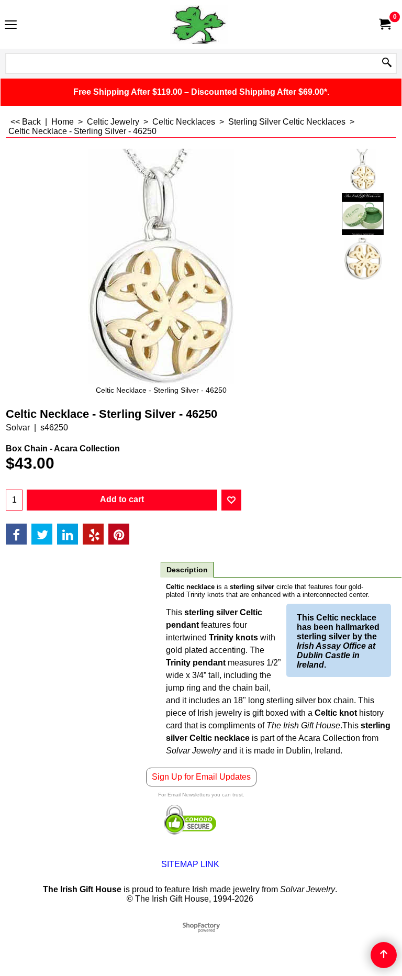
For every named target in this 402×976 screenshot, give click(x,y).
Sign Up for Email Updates (201, 776)
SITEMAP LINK (190, 864)
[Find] (387, 63)
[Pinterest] (118, 534)
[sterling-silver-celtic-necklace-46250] (363, 170)
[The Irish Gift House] (199, 24)
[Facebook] (16, 534)
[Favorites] (231, 500)
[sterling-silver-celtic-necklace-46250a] (363, 259)
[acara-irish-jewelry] (363, 214)
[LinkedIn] (67, 534)
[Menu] (11, 25)
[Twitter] (41, 534)
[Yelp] (93, 534)
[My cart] (384, 24)
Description (187, 569)
